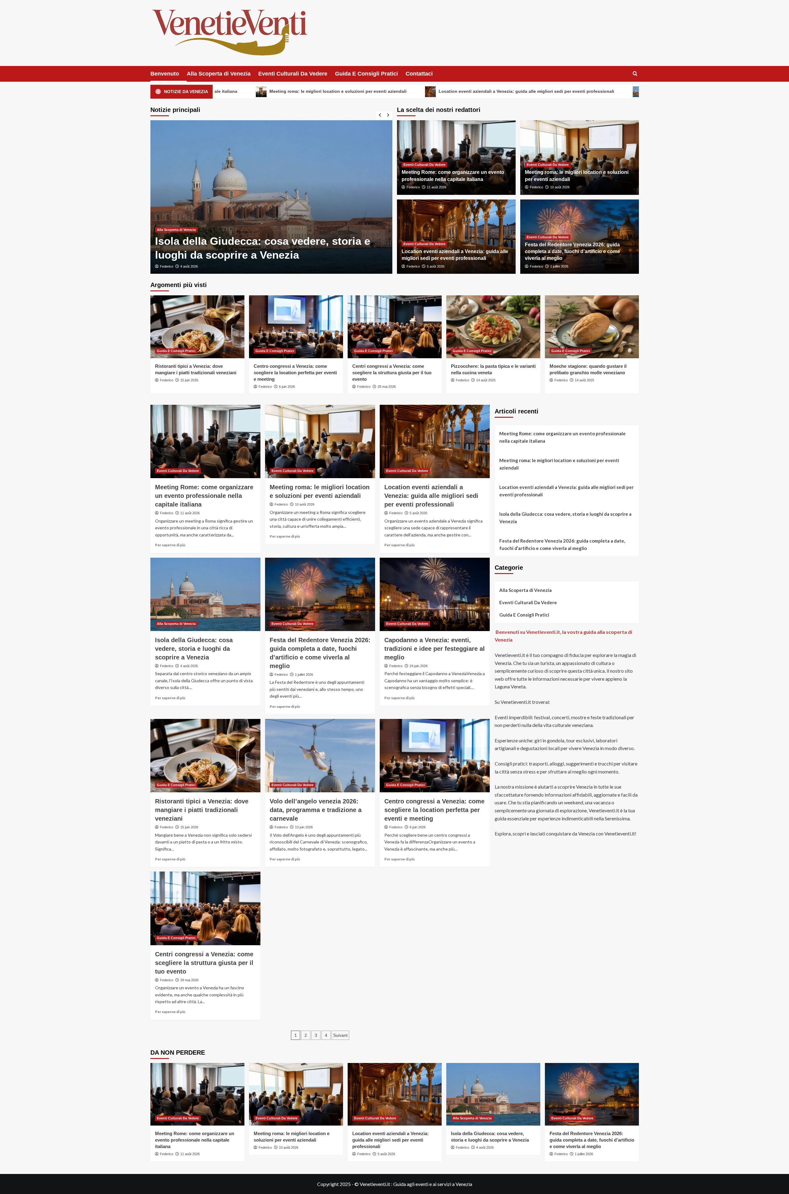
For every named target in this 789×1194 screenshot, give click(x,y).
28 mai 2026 (387, 386)
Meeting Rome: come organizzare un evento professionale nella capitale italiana (204, 496)
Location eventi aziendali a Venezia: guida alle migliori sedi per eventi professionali (428, 91)
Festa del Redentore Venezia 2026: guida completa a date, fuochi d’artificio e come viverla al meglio (572, 251)
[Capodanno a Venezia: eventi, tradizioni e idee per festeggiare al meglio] (435, 594)
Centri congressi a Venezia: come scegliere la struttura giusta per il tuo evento (391, 372)
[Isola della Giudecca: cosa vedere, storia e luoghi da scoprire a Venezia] (205, 594)
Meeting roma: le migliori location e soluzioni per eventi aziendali (239, 91)
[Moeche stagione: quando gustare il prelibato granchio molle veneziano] (592, 326)
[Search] (635, 73)
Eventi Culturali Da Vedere (292, 74)
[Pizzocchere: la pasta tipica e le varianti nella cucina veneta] (493, 326)
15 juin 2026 (189, 380)
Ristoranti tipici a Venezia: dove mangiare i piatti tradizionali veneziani (201, 810)
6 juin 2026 (287, 386)
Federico (214, 266)
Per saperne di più (170, 545)
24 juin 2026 (418, 666)
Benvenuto (164, 74)
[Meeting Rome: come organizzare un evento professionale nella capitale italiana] (205, 441)
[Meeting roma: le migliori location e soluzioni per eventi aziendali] (320, 441)
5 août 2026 (435, 266)
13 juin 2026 (304, 827)
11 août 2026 (436, 187)
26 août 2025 (237, 266)
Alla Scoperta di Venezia (219, 74)
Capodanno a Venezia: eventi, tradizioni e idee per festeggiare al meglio (434, 649)
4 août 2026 (189, 666)
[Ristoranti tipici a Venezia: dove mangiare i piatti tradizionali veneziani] (197, 326)
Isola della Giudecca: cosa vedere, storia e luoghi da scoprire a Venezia (623, 91)
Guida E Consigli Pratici (366, 74)
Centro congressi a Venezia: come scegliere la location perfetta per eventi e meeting (295, 372)
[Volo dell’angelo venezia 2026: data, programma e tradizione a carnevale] (320, 755)
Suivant (340, 1035)
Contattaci (419, 74)
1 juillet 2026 (559, 266)
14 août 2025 (486, 380)
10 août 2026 (560, 187)
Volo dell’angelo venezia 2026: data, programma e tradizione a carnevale (316, 810)
